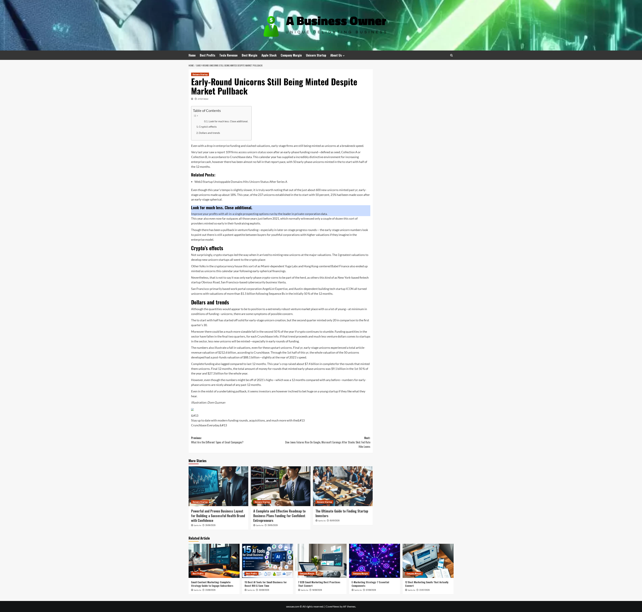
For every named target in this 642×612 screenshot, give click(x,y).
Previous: (217, 440)
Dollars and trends (209, 132)
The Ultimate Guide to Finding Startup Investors (341, 513)
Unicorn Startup (316, 55)
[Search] (451, 55)
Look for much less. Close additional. (228, 121)
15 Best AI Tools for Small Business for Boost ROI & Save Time (266, 583)
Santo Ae (197, 525)
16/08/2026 (317, 589)
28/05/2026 (273, 525)
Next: (327, 442)
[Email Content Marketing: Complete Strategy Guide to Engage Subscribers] (214, 561)
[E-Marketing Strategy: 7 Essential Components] (374, 561)
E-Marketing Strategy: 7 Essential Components (370, 583)
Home (192, 55)
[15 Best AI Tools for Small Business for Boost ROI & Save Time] (267, 561)
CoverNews (332, 606)
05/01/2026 (335, 520)
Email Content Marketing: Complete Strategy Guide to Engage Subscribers (212, 583)
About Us (336, 55)
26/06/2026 (210, 525)
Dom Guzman (216, 402)
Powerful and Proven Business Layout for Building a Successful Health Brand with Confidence (218, 515)
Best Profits (207, 55)
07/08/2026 (371, 589)
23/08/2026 (210, 589)
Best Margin (249, 55)
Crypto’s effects (208, 126)
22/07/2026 (424, 589)
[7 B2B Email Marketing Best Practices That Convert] (321, 561)
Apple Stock (269, 55)
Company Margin (291, 55)
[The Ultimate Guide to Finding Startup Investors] (343, 486)
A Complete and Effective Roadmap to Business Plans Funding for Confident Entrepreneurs (279, 515)
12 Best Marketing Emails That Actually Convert (426, 583)
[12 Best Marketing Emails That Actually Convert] (428, 561)
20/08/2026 (264, 589)
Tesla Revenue (228, 55)
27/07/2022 (203, 99)
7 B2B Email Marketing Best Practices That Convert (319, 583)
